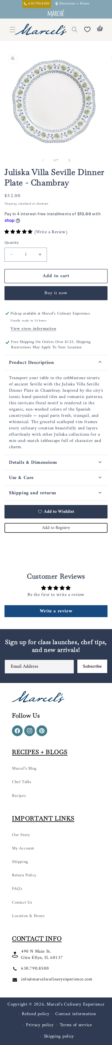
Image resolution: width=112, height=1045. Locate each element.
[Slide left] (43, 160)
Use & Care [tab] (21, 478)
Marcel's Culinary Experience (76, 1004)
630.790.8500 (35, 969)
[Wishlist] (87, 29)
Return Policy (24, 875)
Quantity (11, 243)
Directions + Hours (74, 4)
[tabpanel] (56, 412)
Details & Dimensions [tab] (33, 462)
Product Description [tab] (31, 362)
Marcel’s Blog (24, 768)
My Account (23, 848)
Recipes (19, 796)
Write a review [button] (56, 611)
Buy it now (56, 293)
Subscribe (92, 666)
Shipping (10, 203)
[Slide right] (69, 160)
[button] (75, 30)
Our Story (21, 835)
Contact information (75, 1014)
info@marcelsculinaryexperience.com (56, 979)
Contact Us (22, 902)
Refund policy (35, 1014)
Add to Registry (56, 528)
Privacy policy (40, 1025)
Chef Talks (21, 782)
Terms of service (76, 1025)
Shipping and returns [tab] (32, 493)
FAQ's (17, 889)
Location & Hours (28, 916)
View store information (33, 328)
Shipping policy (59, 1036)
